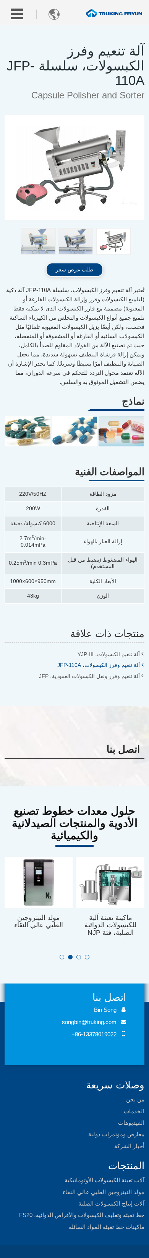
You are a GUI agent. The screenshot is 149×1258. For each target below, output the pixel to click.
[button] (62, 957)
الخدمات (134, 1111)
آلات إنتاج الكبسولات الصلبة (111, 1203)
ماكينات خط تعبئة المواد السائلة (106, 1227)
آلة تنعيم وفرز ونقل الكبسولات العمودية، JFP (89, 676)
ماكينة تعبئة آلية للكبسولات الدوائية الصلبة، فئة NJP (110, 925)
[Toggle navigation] (17, 14)
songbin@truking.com (89, 1022)
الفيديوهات (131, 1122)
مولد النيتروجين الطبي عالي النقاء (38, 921)
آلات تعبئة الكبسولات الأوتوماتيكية (104, 1180)
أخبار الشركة (129, 1146)
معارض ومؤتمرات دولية (116, 1134)
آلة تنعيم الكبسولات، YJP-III (109, 654)
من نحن (135, 1099)
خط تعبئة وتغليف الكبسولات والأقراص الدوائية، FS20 (81, 1215)
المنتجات (126, 1165)
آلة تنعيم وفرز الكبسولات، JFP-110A (98, 665)
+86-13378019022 (94, 1034)
